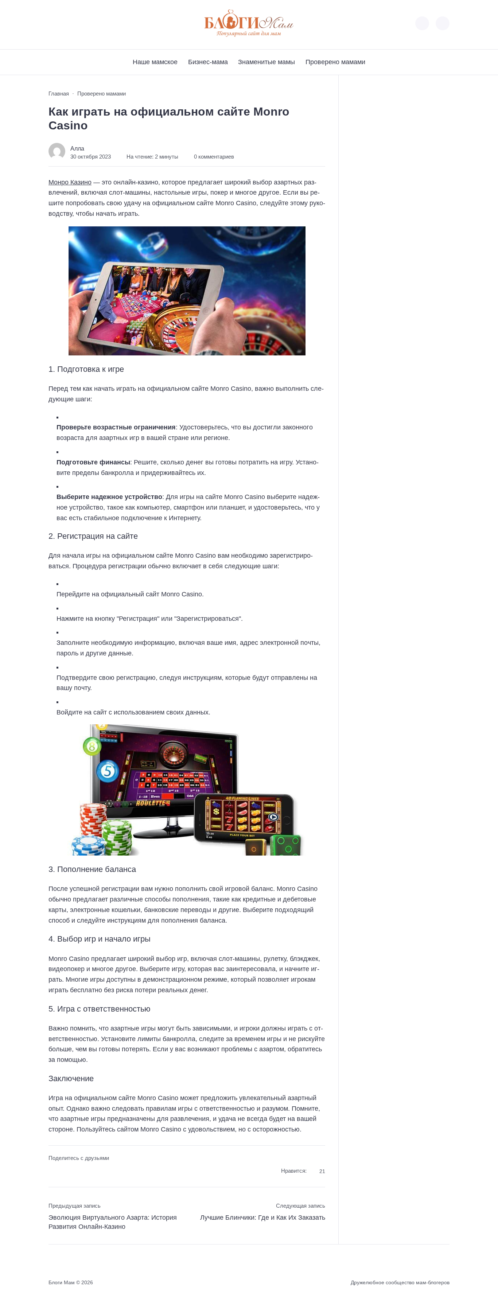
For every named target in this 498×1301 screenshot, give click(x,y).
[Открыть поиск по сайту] (443, 23)
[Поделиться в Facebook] (53, 1172)
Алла (77, 148)
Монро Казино (70, 182)
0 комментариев (214, 157)
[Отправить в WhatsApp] (95, 1172)
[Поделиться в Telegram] (67, 1172)
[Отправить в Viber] (81, 1172)
